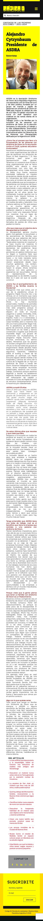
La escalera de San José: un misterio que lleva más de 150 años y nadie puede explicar (22, 785)
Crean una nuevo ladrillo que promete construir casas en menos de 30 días (22, 821)
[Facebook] (12, 864)
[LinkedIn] (21, 864)
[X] (17, 864)
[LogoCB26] (14, 6)
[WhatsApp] (26, 864)
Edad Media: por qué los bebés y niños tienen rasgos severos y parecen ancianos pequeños (22, 846)
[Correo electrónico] (30, 864)
